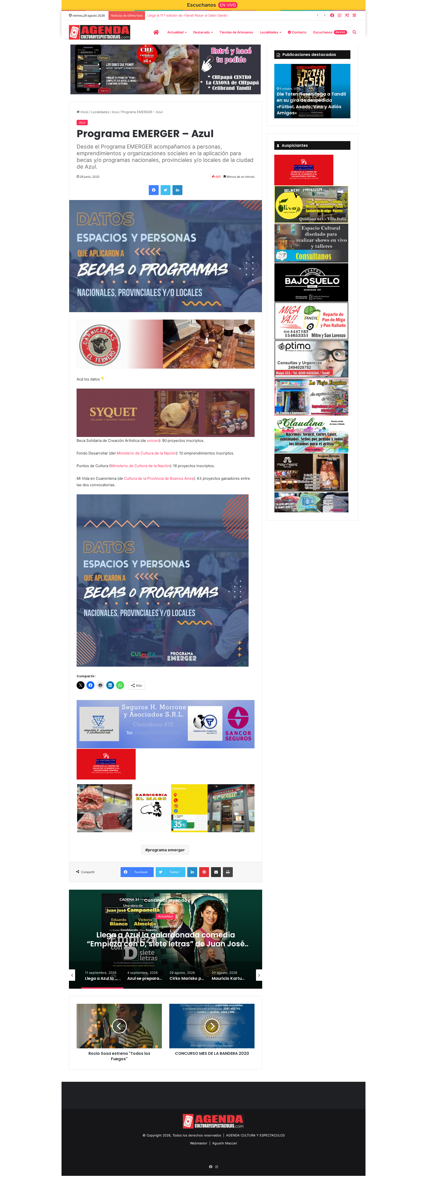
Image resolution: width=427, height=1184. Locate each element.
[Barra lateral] (354, 15)
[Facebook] (332, 15)
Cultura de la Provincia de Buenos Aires (158, 480)
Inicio (84, 113)
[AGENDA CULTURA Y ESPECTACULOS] (99, 32)
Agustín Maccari (224, 1145)
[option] (165, 941)
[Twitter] (166, 191)
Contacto (298, 32)
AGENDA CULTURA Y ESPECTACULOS (255, 1137)
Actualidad (175, 32)
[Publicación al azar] (347, 15)
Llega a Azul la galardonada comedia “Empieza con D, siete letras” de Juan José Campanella (166, 946)
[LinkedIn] (177, 191)
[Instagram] (339, 15)
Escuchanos (329, 32)
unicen (153, 442)
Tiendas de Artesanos (236, 32)
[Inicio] (156, 32)
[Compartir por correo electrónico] (216, 874)
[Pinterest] (204, 874)
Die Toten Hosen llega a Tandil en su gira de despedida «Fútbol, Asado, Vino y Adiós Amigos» (311, 103)
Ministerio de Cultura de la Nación (146, 455)
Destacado (201, 32)
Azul (115, 113)
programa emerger (166, 852)
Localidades (269, 32)
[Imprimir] (228, 874)
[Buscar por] (354, 32)
